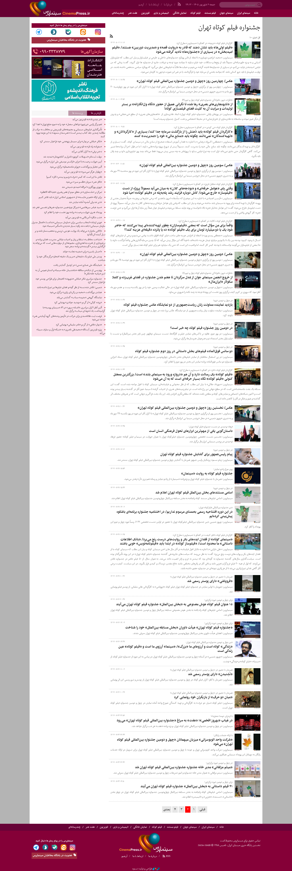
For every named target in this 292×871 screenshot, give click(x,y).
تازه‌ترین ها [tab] (96, 113)
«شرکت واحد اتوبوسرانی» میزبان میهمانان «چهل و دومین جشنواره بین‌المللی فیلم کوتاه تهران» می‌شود (175, 742)
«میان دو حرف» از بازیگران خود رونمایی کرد (203, 697)
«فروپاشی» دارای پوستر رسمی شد (210, 581)
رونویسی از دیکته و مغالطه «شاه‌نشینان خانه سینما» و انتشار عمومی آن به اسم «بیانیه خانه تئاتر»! (70, 272)
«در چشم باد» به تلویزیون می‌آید (87, 119)
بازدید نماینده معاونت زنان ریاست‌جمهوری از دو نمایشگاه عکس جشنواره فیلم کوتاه (178, 305)
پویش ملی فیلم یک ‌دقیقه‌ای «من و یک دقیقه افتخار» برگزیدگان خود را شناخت (71, 258)
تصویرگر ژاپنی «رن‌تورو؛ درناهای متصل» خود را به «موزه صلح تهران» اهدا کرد (67, 124)
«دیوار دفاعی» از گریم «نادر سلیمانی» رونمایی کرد (79, 325)
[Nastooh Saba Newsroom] (156, 869)
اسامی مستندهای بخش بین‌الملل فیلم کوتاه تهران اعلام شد (194, 492)
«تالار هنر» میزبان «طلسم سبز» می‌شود (84, 182)
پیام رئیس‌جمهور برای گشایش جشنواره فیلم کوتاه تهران (196, 454)
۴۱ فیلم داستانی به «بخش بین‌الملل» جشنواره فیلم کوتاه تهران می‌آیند (186, 786)
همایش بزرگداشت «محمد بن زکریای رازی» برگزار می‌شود (76, 292)
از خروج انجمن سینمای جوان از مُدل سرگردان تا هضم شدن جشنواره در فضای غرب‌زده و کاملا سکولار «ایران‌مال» (172, 280)
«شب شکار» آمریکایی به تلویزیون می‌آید (83, 217)
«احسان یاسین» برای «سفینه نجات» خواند (82, 252)
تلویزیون (145, 13)
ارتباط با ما (154, 4)
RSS (167, 856)
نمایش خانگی (180, 13)
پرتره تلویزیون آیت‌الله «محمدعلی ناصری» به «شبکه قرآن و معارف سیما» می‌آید (71, 331)
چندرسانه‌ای (118, 13)
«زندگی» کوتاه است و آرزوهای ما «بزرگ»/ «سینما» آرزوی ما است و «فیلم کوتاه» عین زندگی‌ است (175, 649)
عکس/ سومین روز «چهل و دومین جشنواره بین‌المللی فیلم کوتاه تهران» (186, 165)
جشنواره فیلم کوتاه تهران (229, 28)
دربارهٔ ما (168, 4)
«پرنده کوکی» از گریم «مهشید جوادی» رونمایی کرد (78, 302)
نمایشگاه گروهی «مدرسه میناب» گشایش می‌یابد (79, 297)
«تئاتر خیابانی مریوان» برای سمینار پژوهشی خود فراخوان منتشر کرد (71, 141)
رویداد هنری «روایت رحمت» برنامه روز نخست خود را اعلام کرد (73, 212)
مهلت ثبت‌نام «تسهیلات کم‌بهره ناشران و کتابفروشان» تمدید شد (72, 157)
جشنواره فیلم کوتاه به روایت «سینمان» (207, 473)
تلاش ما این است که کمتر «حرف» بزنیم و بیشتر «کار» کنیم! (74, 177)
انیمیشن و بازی (161, 13)
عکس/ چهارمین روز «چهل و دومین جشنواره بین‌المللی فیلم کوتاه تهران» (185, 81)
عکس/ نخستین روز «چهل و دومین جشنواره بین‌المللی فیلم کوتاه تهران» (185, 408)
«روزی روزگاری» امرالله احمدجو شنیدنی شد (82, 187)
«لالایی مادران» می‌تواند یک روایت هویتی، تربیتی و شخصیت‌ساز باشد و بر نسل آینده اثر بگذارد (70, 233)
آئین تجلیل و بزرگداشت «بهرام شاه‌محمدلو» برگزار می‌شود (76, 167)
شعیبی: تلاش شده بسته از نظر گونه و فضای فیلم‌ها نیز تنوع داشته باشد (69, 287)
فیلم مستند (210, 13)
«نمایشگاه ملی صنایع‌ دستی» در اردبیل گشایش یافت (77, 265)
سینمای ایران (243, 13)
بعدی (166, 809)
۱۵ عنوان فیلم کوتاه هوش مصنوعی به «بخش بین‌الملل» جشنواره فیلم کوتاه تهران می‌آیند (174, 604)
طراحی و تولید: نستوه (142, 869)
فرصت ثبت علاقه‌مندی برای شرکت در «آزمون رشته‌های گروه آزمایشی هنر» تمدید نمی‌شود (69, 318)
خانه (256, 13)
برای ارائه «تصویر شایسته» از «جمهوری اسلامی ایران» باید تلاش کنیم (70, 197)
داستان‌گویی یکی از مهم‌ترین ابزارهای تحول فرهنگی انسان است (191, 431)
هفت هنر (132, 13)
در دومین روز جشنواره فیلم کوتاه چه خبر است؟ (201, 328)
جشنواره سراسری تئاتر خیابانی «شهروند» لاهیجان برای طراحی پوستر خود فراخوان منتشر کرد (70, 281)
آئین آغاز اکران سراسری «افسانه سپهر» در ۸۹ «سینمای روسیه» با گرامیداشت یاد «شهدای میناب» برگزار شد (74, 309)
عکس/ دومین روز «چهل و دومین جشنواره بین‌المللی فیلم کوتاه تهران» (186, 254)
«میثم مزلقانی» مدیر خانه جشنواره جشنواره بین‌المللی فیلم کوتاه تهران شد (184, 767)
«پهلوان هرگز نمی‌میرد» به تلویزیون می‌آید (83, 172)
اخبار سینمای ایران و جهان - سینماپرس (69, 8)
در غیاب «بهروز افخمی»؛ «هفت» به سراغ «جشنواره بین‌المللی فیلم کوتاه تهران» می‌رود (175, 720)
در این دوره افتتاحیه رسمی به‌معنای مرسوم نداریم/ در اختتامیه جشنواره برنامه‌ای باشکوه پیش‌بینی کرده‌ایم (175, 514)
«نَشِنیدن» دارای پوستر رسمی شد (210, 674)
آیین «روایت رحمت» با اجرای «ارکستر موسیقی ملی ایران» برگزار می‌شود (69, 162)
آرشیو (141, 4)
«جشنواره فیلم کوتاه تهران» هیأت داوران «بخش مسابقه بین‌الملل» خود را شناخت (179, 627)
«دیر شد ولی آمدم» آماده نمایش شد (85, 202)
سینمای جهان (226, 13)
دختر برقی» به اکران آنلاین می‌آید (87, 151)
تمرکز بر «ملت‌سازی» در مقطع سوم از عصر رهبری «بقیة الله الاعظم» (71, 192)
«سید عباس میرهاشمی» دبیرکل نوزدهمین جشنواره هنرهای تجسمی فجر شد (67, 207)
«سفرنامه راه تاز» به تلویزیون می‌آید (86, 147)
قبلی (202, 809)
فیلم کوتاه (195, 13)
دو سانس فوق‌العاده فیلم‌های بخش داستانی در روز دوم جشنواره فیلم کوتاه (184, 351)
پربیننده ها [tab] (77, 113)
